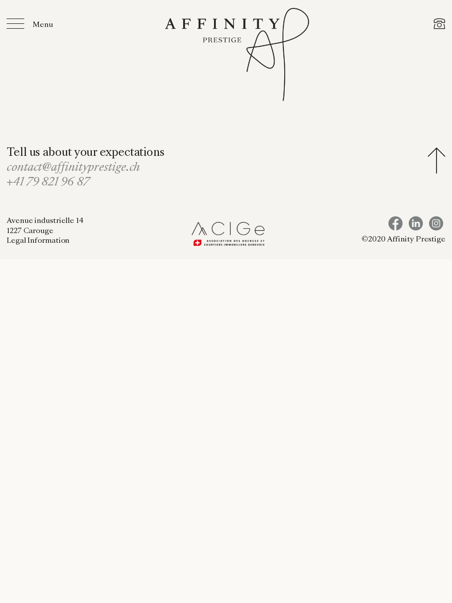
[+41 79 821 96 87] (439, 25)
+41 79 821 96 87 (48, 182)
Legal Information (38, 241)
